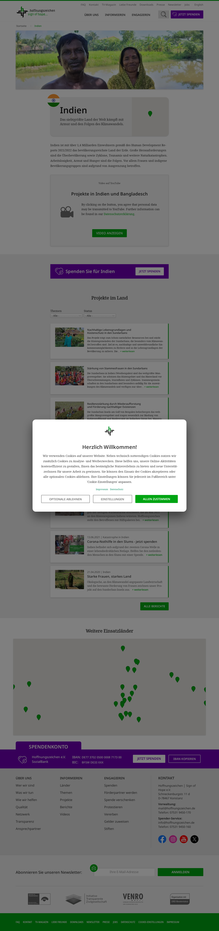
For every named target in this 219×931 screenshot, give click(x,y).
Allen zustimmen (156, 499)
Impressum (102, 489)
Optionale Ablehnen (65, 499)
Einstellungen (112, 499)
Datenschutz (116, 489)
